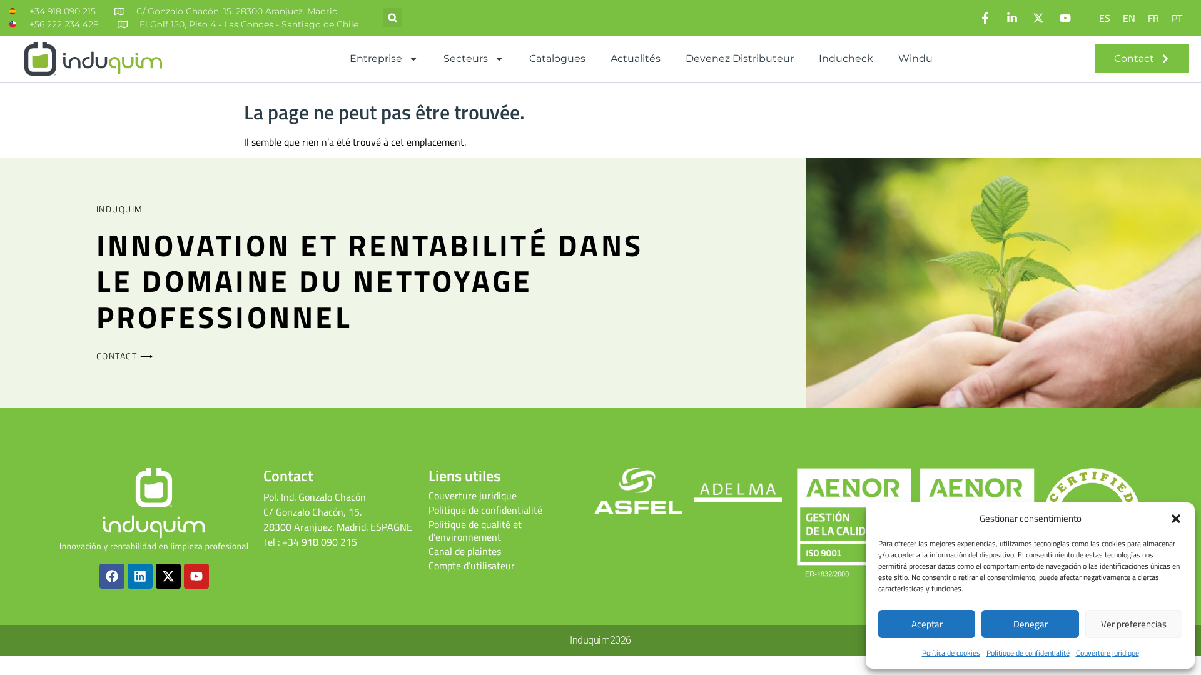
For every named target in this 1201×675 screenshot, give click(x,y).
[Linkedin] (140, 576)
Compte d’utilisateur (471, 565)
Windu (915, 58)
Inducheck (846, 58)
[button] (1176, 518)
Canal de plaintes (464, 551)
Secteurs (465, 58)
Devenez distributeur (740, 58)
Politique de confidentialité (1028, 653)
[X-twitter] (168, 576)
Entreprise (376, 58)
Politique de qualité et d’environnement (475, 530)
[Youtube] (196, 576)
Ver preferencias (1134, 624)
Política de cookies (951, 653)
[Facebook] (111, 576)
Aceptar (927, 624)
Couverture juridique (1107, 653)
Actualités (636, 58)
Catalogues (557, 58)
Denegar (1030, 624)
